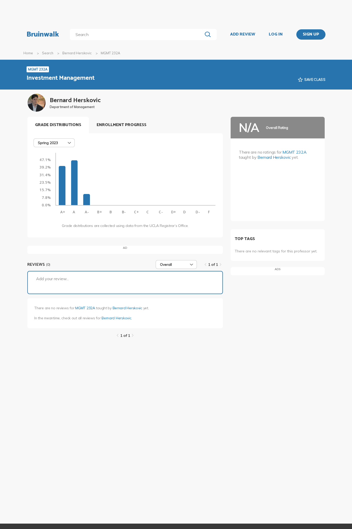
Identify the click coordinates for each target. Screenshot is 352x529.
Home (28, 53)
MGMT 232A (85, 308)
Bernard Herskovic (77, 53)
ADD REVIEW (242, 34)
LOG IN (276, 34)
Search (47, 53)
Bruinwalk (43, 34)
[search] (137, 34)
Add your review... (52, 278)
